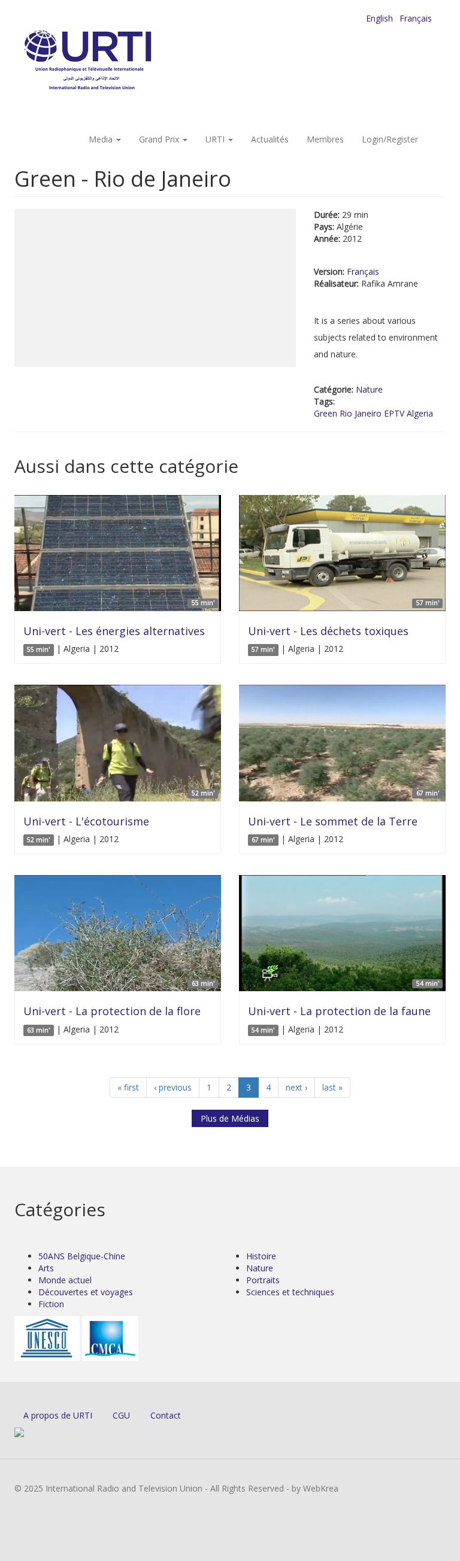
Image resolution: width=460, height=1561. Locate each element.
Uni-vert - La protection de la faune (339, 1011)
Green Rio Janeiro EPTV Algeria (373, 413)
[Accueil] (111, 60)
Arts (46, 1268)
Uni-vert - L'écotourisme (86, 821)
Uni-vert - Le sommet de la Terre (332, 821)
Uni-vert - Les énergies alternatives (114, 631)
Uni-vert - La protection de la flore (112, 1011)
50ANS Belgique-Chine (81, 1256)
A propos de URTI (57, 1415)
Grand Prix (160, 139)
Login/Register (390, 139)
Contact (165, 1415)
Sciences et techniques (290, 1292)
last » (332, 1087)
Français (416, 18)
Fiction (51, 1304)
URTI (216, 139)
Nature (369, 389)
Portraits (263, 1280)
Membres (325, 139)
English (379, 18)
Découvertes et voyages (85, 1292)
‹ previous (173, 1087)
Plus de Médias (230, 1118)
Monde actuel (65, 1280)
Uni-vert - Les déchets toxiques (328, 631)
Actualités (270, 139)
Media (102, 139)
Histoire (261, 1256)
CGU (121, 1415)
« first (128, 1087)
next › (296, 1087)
